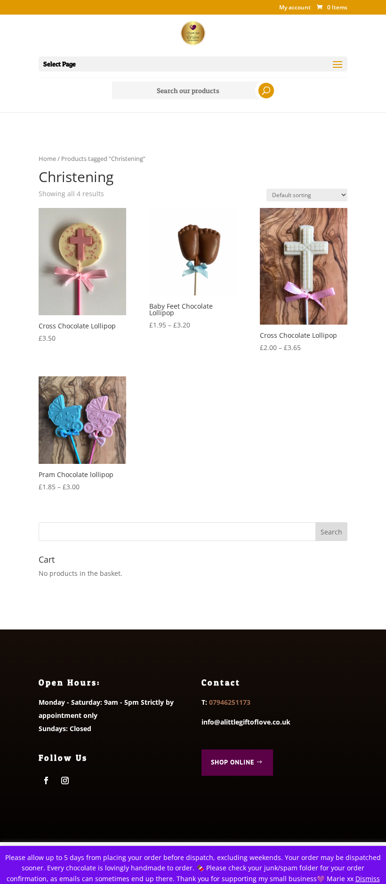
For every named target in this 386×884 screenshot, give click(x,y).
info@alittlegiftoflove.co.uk (245, 721)
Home (47, 158)
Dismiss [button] (367, 878)
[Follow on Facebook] (46, 780)
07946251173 (229, 702)
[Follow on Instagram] (64, 780)
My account (295, 8)
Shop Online (232, 762)
